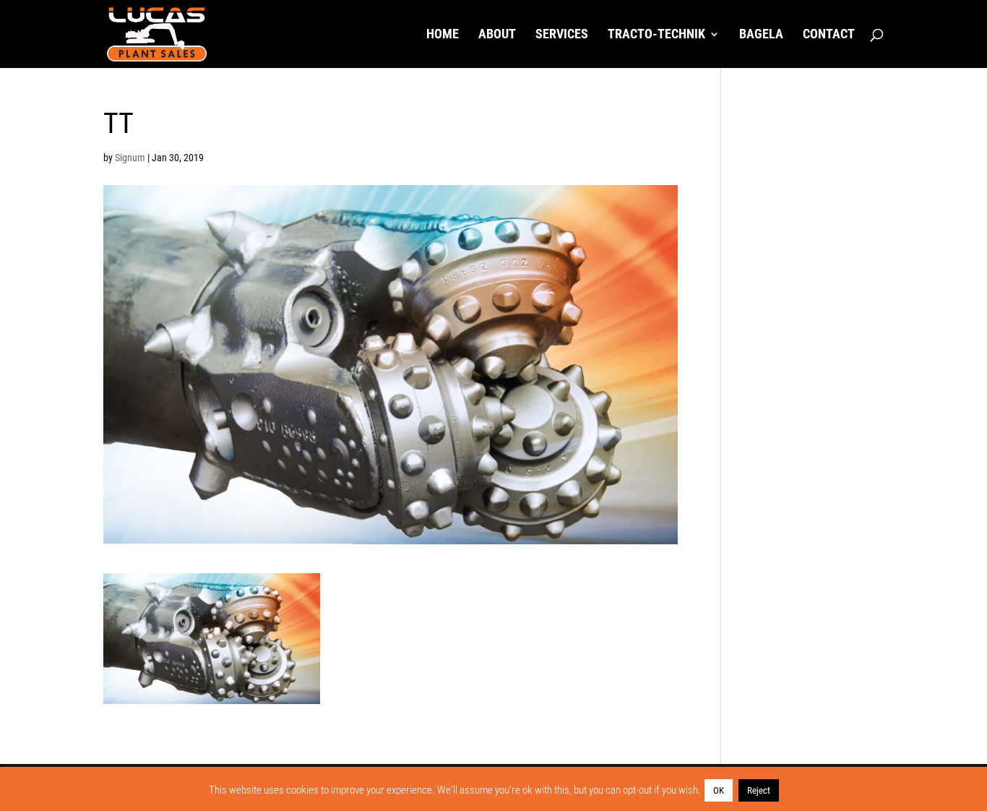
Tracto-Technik (656, 35)
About (497, 35)
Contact (829, 35)
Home (442, 35)
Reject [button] (758, 790)
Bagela (761, 35)
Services (561, 35)
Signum (130, 157)
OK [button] (718, 790)
